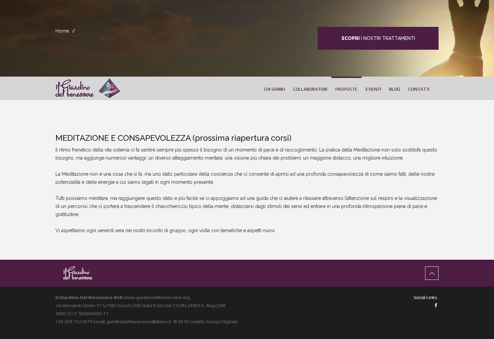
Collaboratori (310, 89)
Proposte (346, 89)
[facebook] (436, 305)
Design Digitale (222, 321)
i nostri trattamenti (378, 38)
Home (62, 31)
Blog (394, 89)
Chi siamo (274, 89)
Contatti (418, 89)
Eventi (373, 89)
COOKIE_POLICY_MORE (296, 331)
